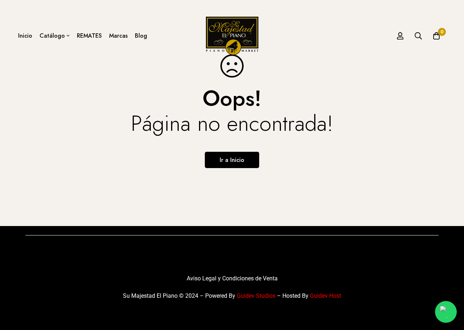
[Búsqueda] (418, 36)
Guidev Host (325, 295)
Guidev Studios (256, 295)
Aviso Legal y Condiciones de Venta (232, 278)
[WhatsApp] (446, 312)
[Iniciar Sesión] (400, 36)
